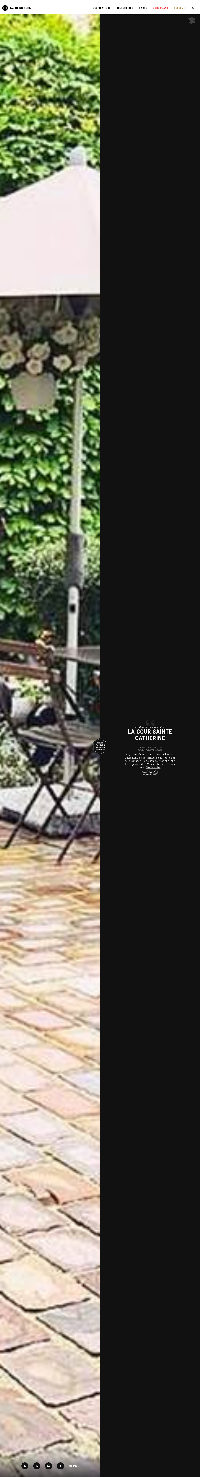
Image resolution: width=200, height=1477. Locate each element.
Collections (125, 8)
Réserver (180, 8)
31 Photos (74, 1466)
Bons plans (160, 8)
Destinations (102, 8)
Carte (143, 8)
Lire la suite (153, 767)
